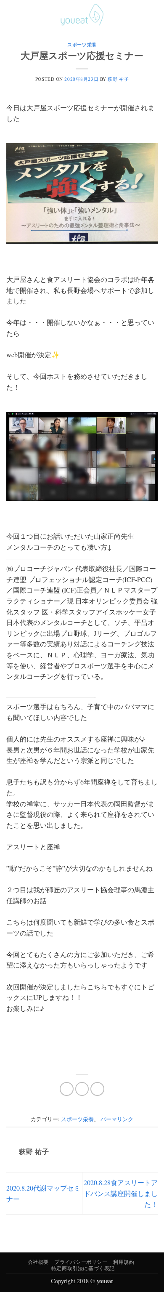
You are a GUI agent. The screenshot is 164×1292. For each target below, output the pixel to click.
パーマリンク (117, 1119)
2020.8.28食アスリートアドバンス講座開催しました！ (121, 1193)
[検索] (140, 15)
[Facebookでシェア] (67, 1089)
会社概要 (38, 1261)
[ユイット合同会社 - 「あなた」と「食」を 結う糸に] (82, 14)
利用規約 (123, 1261)
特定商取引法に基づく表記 (83, 1268)
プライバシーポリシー (80, 1261)
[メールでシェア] (97, 1089)
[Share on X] (82, 1089)
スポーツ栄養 (81, 44)
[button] (11, 14)
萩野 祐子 (118, 79)
